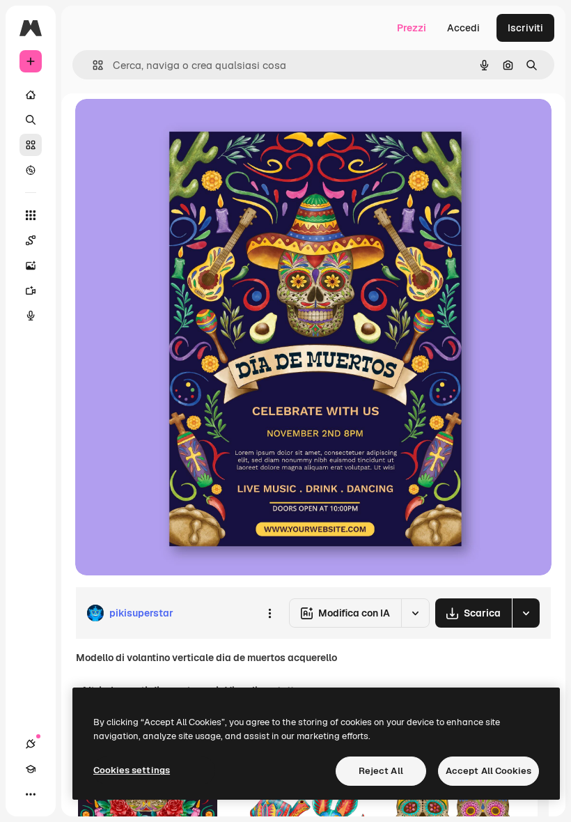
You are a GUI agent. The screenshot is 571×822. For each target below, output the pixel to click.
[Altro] (30, 794)
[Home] (30, 95)
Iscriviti (525, 28)
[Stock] (30, 145)
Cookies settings (131, 770)
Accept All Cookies (488, 771)
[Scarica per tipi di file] (526, 613)
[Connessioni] (30, 744)
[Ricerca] (30, 120)
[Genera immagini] (30, 265)
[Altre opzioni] (269, 613)
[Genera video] (30, 290)
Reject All (381, 771)
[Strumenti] (30, 215)
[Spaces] (30, 240)
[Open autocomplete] (92, 65)
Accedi (463, 28)
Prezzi (411, 28)
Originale (167, 125)
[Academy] (30, 769)
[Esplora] (30, 170)
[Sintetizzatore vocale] (30, 315)
